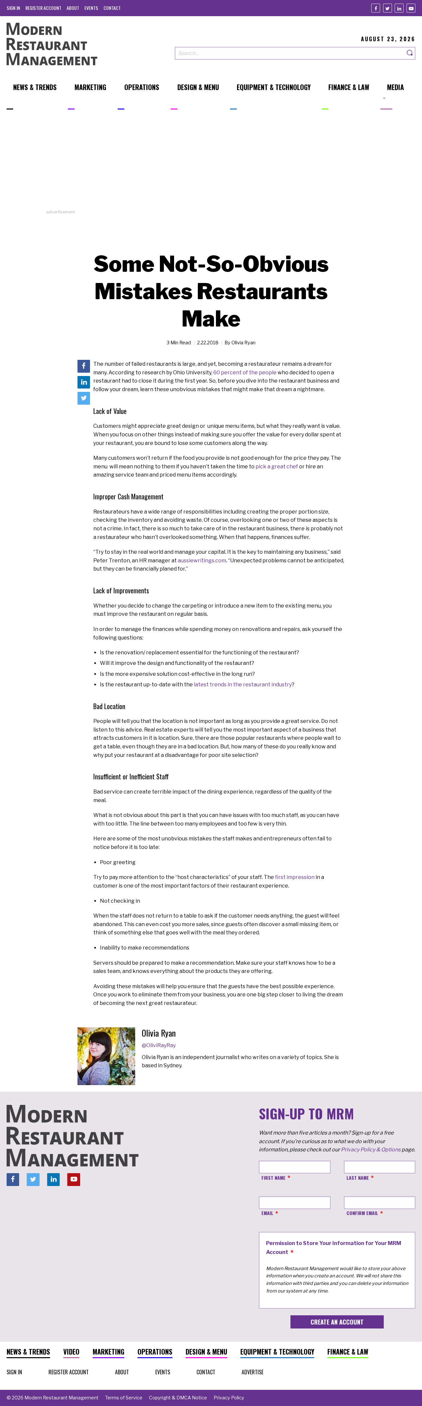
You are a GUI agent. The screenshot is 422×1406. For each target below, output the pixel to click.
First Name (273, 1177)
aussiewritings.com (202, 560)
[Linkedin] (399, 8)
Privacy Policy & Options (371, 1149)
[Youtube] (411, 8)
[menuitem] (13, 7)
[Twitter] (387, 8)
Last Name (358, 1177)
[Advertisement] (211, 162)
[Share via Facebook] (83, 366)
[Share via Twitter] (83, 398)
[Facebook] (375, 8)
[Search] (410, 53)
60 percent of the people (245, 372)
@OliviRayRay (159, 1045)
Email (267, 1212)
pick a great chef (277, 466)
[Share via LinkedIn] (83, 382)
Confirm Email (362, 1212)
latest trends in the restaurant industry (243, 684)
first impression (295, 877)
